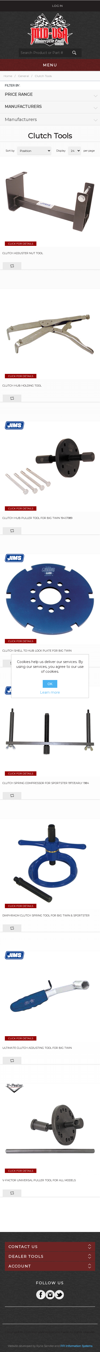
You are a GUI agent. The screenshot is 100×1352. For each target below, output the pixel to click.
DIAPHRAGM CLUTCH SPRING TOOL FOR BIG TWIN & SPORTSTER (46, 915)
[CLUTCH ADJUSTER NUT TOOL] (50, 201)
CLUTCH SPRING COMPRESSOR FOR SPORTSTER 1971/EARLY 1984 (45, 783)
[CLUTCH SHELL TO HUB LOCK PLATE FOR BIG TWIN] (50, 599)
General (23, 76)
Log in (57, 6)
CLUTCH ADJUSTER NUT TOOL (22, 253)
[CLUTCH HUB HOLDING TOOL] (50, 334)
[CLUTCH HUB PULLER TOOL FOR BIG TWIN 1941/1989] (50, 466)
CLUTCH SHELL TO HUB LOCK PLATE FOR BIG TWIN (37, 650)
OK (50, 684)
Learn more (50, 692)
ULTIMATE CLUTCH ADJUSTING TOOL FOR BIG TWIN (37, 1048)
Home (8, 76)
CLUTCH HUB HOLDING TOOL (22, 385)
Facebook (40, 1294)
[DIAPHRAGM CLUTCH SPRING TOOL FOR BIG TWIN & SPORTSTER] (50, 864)
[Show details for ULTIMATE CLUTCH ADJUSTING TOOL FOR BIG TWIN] (50, 996)
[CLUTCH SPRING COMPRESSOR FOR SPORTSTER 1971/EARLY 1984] (50, 731)
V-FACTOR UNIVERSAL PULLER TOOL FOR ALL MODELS (39, 1180)
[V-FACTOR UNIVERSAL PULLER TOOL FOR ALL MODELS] (50, 1129)
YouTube (59, 1294)
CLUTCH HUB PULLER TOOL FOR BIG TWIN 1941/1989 (37, 518)
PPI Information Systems (76, 1346)
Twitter (50, 1294)
